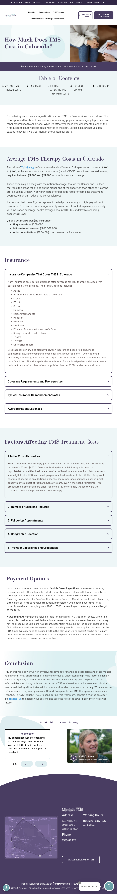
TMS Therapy (58, 12)
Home (23, 66)
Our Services (44, 12)
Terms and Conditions (60, 887)
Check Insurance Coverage (42, 19)
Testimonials (59, 19)
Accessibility (100, 887)
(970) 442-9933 (69, 840)
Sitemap (75, 887)
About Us (31, 12)
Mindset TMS (15, 698)
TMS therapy (27, 167)
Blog (44, 66)
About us (34, 66)
